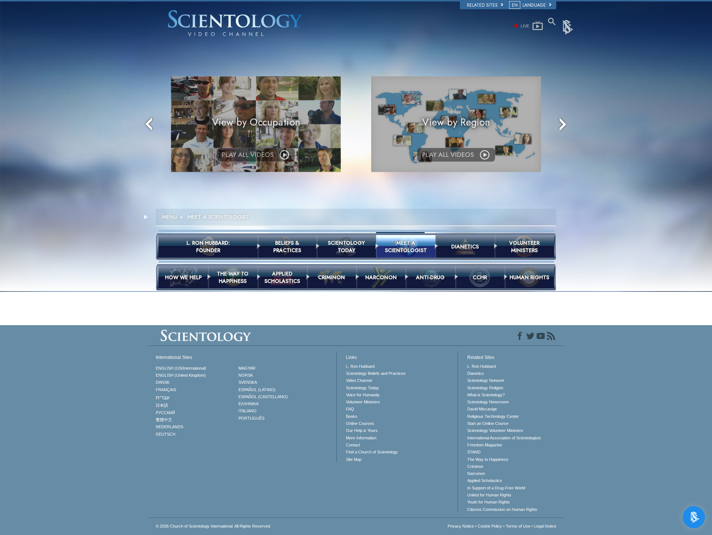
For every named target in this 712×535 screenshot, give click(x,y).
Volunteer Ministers (363, 402)
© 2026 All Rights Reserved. (213, 526)
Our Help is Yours (362, 430)
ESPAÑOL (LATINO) (257, 389)
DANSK (162, 382)
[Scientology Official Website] (568, 26)
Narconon (476, 473)
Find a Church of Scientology (372, 452)
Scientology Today (362, 388)
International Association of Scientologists (504, 438)
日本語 (162, 405)
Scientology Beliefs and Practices (376, 373)
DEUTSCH (165, 434)
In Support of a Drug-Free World (496, 488)
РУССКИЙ (165, 412)
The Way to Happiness (487, 459)
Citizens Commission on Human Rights (502, 509)
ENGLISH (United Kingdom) (181, 375)
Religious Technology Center (493, 416)
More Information (361, 438)
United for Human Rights (489, 495)
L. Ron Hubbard (360, 366)
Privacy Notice (461, 526)
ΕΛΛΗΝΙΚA (248, 404)
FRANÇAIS (166, 389)
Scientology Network (485, 380)
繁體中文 (164, 419)
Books (351, 416)
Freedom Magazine (484, 445)
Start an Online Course (487, 423)
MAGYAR (247, 368)
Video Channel (359, 380)
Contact (353, 445)
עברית (162, 397)
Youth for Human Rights (488, 502)
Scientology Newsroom (488, 402)
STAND (474, 452)
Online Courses (360, 423)
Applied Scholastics (484, 480)
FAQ (350, 409)
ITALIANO (247, 411)
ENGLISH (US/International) (181, 368)
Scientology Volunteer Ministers (495, 430)
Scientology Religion (485, 388)
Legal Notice (545, 526)
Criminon (475, 466)
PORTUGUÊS (251, 418)
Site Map (354, 459)
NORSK (245, 375)
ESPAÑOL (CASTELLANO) (263, 396)
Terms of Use (518, 526)
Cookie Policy (490, 526)
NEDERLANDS (169, 427)
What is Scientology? (486, 395)
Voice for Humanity (363, 395)
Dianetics (475, 373)
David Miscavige (482, 409)
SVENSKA (247, 382)
